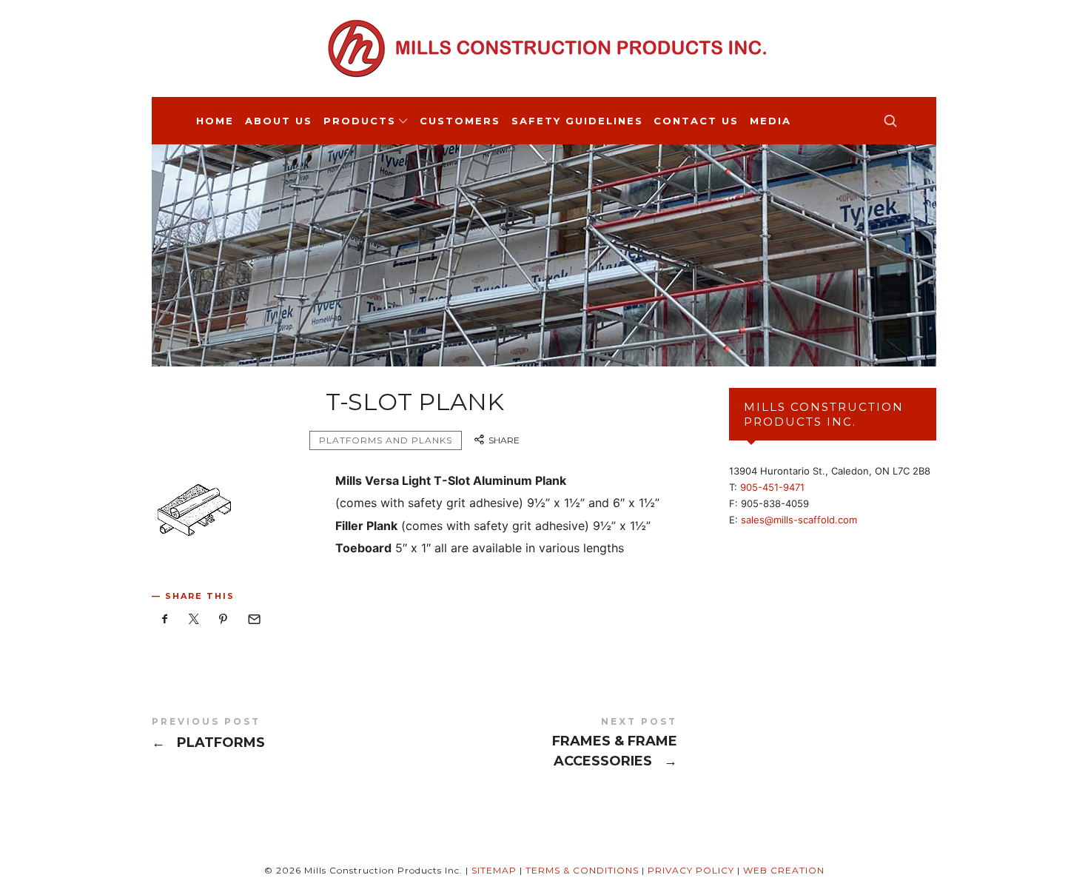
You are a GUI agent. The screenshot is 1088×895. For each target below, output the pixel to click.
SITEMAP (494, 870)
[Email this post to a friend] (253, 619)
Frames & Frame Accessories (545, 744)
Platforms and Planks (385, 440)
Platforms (283, 735)
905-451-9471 (772, 487)
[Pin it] (223, 619)
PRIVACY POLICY (691, 870)
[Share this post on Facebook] (165, 619)
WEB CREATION (784, 870)
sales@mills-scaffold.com (799, 520)
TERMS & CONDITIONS (582, 870)
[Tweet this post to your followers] (194, 619)
